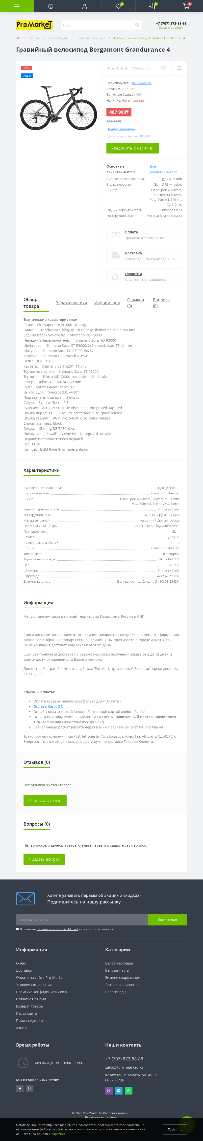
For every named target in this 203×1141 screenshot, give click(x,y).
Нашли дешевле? (120, 129)
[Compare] (179, 68)
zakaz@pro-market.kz (124, 1067)
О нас (21, 963)
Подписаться (167, 920)
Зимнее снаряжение (122, 977)
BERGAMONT (142, 83)
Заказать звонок (171, 27)
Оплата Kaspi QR (48, 706)
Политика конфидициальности (42, 991)
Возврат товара (29, 1006)
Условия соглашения (34, 984)
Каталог (34, 38)
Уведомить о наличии (132, 148)
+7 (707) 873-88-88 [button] (124, 1059)
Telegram (119, 1091)
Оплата (131, 232)
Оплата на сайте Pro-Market (57, 929)
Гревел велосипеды (90, 38)
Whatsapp (128, 1091)
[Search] (137, 25)
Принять (175, 1129)
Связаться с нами (31, 999)
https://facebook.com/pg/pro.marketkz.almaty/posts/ (20, 1088)
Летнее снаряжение (122, 984)
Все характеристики (164, 169)
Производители (29, 1020)
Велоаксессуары (119, 963)
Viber (109, 1091)
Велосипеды (58, 38)
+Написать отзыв (45, 800)
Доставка (133, 253)
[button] (85, 6)
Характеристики (71, 303)
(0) (149, 68)
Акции (21, 1027)
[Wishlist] (163, 68)
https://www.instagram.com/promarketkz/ (29, 1088)
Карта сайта (26, 1013)
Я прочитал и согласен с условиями (67, 929)
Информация (107, 303)
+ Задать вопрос (44, 859)
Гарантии (133, 273)
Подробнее (57, 1134)
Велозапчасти (117, 970)
